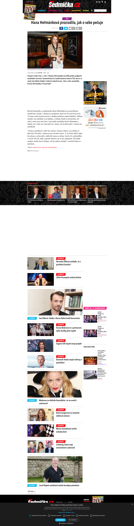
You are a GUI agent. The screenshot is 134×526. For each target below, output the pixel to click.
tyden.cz (100, 378)
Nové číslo (30, 2)
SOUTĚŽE (70, 502)
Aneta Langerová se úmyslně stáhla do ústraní (67, 414)
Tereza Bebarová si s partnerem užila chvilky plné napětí (69, 329)
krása (40, 147)
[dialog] (67, 514)
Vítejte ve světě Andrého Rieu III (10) (102, 316)
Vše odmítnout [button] (73, 520)
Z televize (52, 11)
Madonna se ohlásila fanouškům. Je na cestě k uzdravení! (58, 402)
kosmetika (35, 147)
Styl (60, 11)
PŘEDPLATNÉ (59, 502)
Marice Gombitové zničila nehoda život (66, 430)
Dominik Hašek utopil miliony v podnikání (69, 361)
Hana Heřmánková (52, 147)
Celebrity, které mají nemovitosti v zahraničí (65, 446)
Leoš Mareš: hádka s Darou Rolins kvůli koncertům (59, 318)
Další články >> (32, 491)
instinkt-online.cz (100, 362)
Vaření (86, 11)
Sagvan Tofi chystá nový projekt (69, 344)
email (73, 28)
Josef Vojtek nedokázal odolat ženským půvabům (59, 485)
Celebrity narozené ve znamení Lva (56, 200)
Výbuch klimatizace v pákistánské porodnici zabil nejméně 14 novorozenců (102, 372)
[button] (67, 512)
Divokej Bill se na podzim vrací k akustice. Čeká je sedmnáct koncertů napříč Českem (102, 355)
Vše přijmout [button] (60, 520)
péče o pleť (44, 147)
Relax (67, 11)
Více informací (69, 510)
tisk (80, 28)
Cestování (76, 11)
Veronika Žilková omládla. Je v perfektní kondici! (68, 263)
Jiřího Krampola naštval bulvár (68, 278)
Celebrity (42, 11)
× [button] (132, 504)
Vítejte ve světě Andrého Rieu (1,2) (102, 330)
